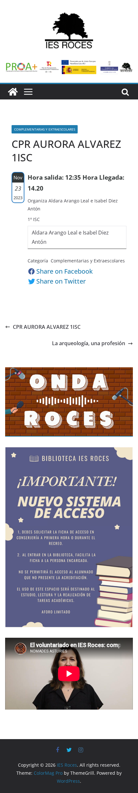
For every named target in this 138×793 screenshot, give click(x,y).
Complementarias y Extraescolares (44, 129)
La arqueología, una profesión (88, 343)
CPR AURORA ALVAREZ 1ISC (47, 326)
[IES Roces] (13, 91)
